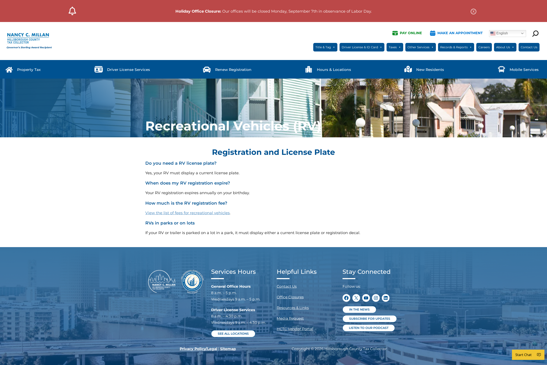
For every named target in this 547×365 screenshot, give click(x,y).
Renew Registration (233, 69)
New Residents (430, 69)
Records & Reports (454, 47)
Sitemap (228, 349)
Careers (484, 47)
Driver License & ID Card (360, 47)
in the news (359, 309)
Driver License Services (128, 69)
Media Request (290, 318)
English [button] (502, 33)
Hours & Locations (334, 69)
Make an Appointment (460, 33)
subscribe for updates (369, 319)
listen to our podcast (372, 328)
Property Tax (29, 69)
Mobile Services (524, 69)
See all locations (233, 334)
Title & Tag (323, 47)
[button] (473, 11)
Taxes (393, 47)
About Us (503, 47)
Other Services (418, 47)
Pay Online (411, 33)
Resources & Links (293, 308)
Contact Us (529, 47)
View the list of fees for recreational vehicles (187, 213)
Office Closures (290, 297)
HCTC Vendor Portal (295, 329)
